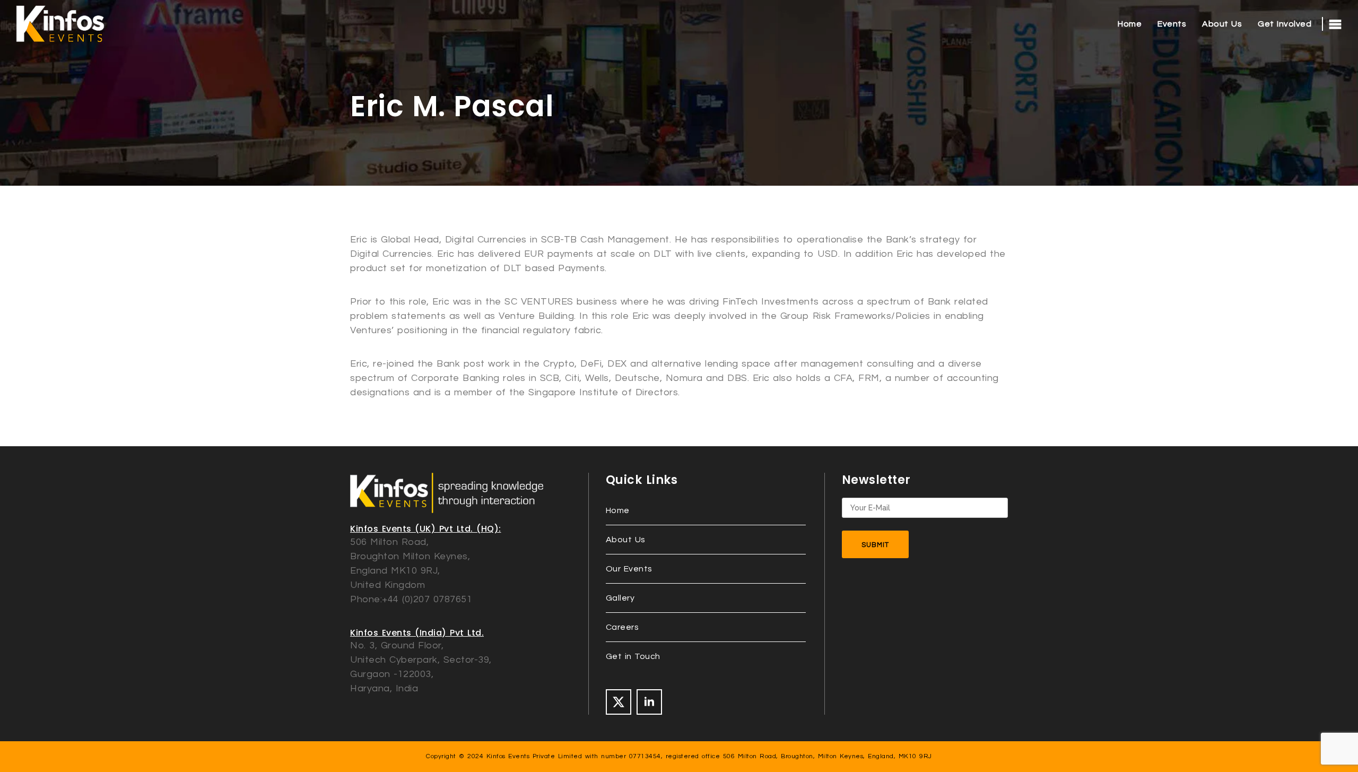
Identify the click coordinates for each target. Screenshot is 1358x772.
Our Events (629, 569)
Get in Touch (633, 656)
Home (1130, 24)
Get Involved (1284, 24)
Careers (622, 627)
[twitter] (618, 702)
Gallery (620, 598)
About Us (1222, 24)
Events (1171, 24)
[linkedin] (649, 702)
